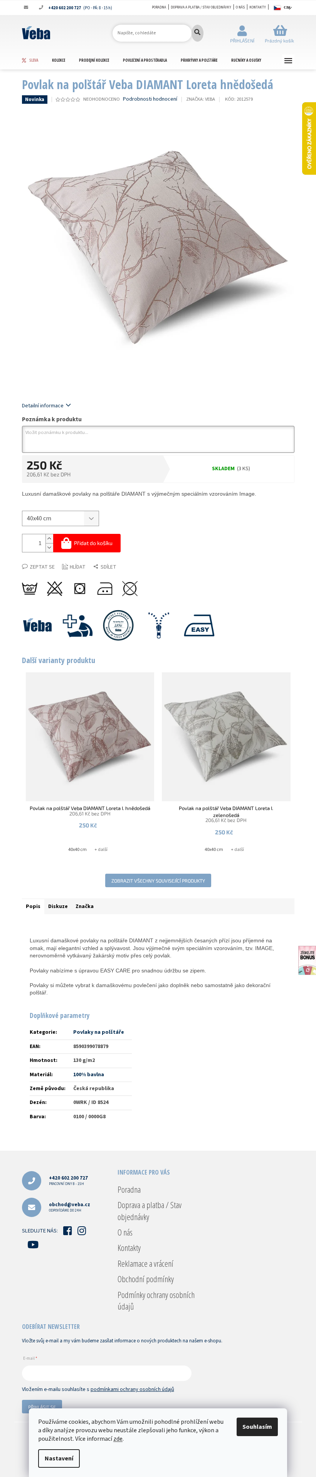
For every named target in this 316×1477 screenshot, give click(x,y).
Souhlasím (257, 1427)
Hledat (197, 33)
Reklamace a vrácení (145, 1263)
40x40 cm (77, 849)
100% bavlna (88, 1075)
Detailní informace (43, 406)
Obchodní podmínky (146, 1279)
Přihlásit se (42, 1406)
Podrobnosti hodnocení (150, 99)
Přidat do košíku (93, 543)
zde (118, 1439)
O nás (240, 7)
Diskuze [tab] (58, 906)
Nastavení (59, 1458)
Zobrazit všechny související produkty (158, 881)
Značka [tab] (85, 906)
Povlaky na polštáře (98, 1032)
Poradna (159, 7)
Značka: (200, 99)
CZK (287, 7)
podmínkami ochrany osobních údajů (132, 1389)
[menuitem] (37, 60)
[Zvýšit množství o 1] (49, 538)
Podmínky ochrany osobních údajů (156, 1300)
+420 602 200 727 (68, 1181)
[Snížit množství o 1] (49, 547)
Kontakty (257, 7)
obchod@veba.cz (69, 1207)
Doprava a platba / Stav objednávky (201, 7)
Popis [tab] (33, 906)
